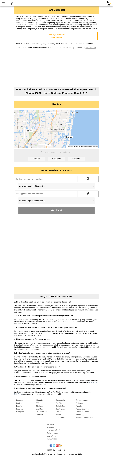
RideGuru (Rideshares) (84, 418)
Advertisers (51, 427)
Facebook (59, 412)
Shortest (76, 158)
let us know (92, 382)
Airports (79, 406)
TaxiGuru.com (52, 439)
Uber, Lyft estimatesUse (57, 36)
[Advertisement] (56, 68)
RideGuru (18, 394)
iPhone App (80, 415)
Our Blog (59, 403)
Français (19, 409)
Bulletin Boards (61, 406)
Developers (51, 430)
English (19, 403)
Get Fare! (56, 210)
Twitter (58, 415)
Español (19, 406)
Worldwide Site (41, 412)
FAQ (37, 403)
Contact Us (40, 415)
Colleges (79, 403)
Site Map (39, 409)
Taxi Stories (60, 409)
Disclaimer (40, 406)
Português (20, 412)
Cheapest (56, 158)
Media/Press (51, 436)
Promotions (60, 418)
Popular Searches (82, 409)
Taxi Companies (53, 433)
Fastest (36, 158)
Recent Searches (82, 412)
